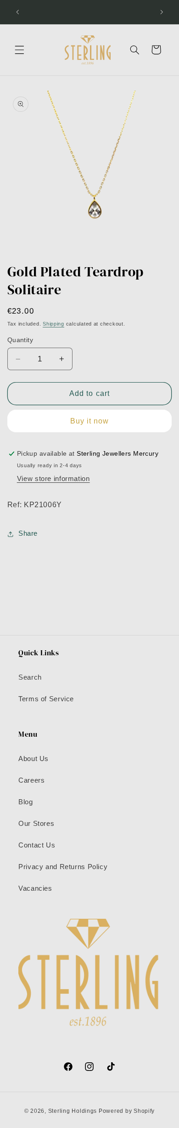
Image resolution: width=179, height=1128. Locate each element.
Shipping (53, 323)
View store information (53, 478)
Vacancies (35, 888)
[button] (19, 49)
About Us (33, 758)
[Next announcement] (161, 12)
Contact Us (36, 845)
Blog (25, 802)
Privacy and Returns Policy (62, 866)
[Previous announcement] (17, 12)
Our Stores (36, 823)
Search (30, 677)
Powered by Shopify (127, 1111)
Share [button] (28, 533)
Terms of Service (46, 699)
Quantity (20, 340)
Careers (31, 780)
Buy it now (89, 421)
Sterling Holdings (72, 1111)
